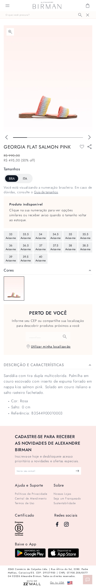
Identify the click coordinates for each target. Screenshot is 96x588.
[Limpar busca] (87, 15)
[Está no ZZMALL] (32, 583)
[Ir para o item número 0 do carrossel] (20, 137)
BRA (12, 178)
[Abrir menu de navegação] (7, 5)
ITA (25, 178)
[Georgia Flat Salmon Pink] (14, 288)
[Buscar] (80, 15)
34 (40, 236)
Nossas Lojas (62, 494)
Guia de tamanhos (46, 192)
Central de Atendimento (31, 498)
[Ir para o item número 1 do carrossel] (34, 137)
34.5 (55, 236)
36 (11, 247)
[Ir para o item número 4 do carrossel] (76, 137)
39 (11, 259)
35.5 (85, 236)
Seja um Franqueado (67, 498)
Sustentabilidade (64, 503)
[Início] (47, 5)
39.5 (26, 259)
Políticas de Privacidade (31, 494)
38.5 (85, 247)
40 (40, 259)
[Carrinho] (87, 5)
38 (70, 247)
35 (70, 236)
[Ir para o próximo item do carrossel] (89, 137)
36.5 (26, 247)
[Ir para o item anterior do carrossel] (6, 137)
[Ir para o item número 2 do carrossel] (48, 137)
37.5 (55, 247)
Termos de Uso (24, 503)
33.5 (26, 236)
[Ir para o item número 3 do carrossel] (62, 137)
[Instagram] (66, 524)
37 (40, 247)
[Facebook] (57, 524)
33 (11, 236)
